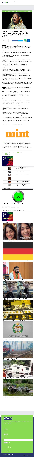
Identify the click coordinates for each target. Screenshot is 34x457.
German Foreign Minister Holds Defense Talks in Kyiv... (15, 261)
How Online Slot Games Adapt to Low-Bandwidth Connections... (10, 207)
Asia (16, 11)
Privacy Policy (6, 429)
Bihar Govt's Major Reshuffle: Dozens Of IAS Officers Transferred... (15, 280)
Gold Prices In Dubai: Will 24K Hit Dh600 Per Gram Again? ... (17, 320)
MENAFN (4, 45)
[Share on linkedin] (28, 40)
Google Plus (9, 447)
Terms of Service (6, 428)
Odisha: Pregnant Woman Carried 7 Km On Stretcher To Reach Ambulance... (16, 378)
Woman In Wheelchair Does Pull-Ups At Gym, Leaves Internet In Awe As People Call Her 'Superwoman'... (17, 299)
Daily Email (8, 448)
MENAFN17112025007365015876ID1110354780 (12, 124)
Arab (13, 11)
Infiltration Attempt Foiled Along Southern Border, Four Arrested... (16, 340)
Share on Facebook (15, 40)
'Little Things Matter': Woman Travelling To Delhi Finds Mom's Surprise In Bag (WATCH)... (17, 241)
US (4, 11)
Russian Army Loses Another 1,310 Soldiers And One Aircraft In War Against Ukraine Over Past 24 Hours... (17, 397)
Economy (29, 11)
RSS (7, 451)
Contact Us (5, 430)
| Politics (24, 11)
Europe (9, 11)
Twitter (8, 446)
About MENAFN (6, 433)
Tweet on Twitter (21, 40)
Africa (20, 11)
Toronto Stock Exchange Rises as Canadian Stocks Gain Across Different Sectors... (13, 210)
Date (3, 40)
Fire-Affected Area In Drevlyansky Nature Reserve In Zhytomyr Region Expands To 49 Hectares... (17, 359)
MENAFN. (8, 454)
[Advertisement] (17, 7)
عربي (14, 1)
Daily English (6, 436)
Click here (9, 423)
